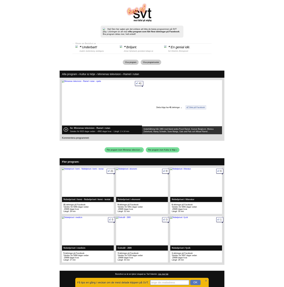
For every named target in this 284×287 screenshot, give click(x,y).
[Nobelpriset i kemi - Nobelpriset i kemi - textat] (83, 169)
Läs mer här (163, 274)
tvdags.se (149, 51)
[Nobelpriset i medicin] (72, 217)
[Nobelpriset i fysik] (179, 217)
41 (140, 83)
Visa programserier (151, 62)
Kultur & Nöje (87, 74)
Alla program (69, 74)
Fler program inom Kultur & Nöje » (162, 150)
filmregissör (183, 51)
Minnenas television (109, 74)
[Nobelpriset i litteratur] (180, 169)
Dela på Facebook (197, 107)
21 (112, 171)
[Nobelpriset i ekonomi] (126, 169)
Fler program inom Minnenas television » (124, 150)
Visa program (130, 62)
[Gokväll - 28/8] (123, 217)
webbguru (100, 51)
